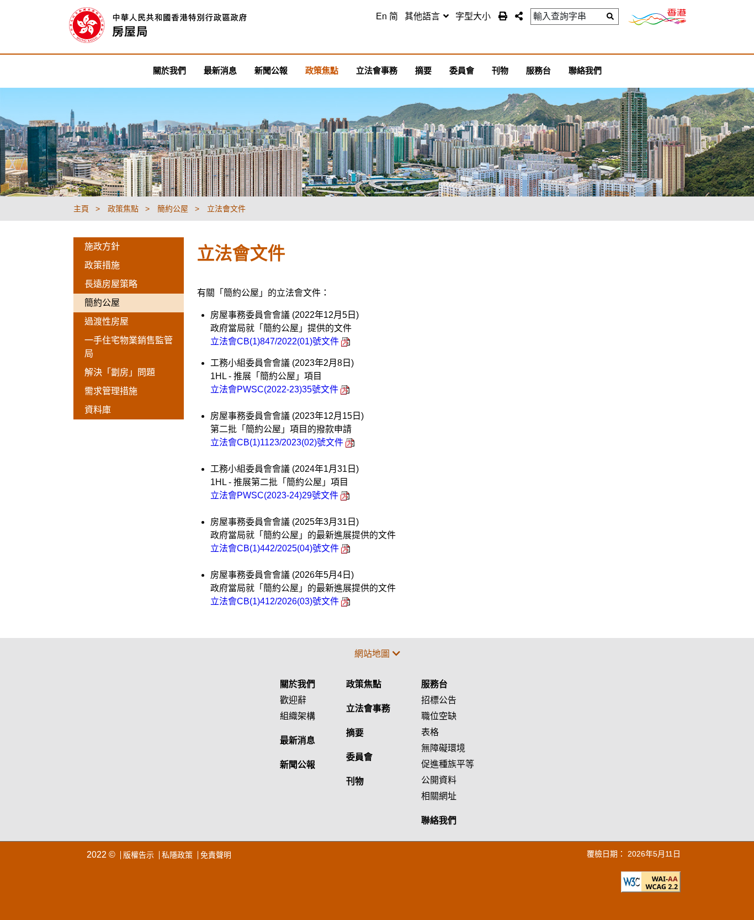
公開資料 (438, 780)
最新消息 (297, 740)
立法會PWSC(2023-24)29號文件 (275, 495)
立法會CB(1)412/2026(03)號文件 (275, 601)
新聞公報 (297, 764)
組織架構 (297, 716)
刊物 (355, 781)
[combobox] (426, 17)
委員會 (359, 757)
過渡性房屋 (106, 321)
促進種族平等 (447, 764)
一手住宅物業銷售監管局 (128, 347)
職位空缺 (438, 716)
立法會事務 (368, 708)
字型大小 (473, 16)
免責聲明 (215, 854)
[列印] (502, 16)
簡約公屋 (102, 302)
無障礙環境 (443, 748)
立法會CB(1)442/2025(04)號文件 (275, 548)
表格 (430, 732)
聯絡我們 (438, 820)
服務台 (434, 684)
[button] (519, 16)
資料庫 (97, 409)
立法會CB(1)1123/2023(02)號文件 (278, 442)
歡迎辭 (293, 700)
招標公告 (438, 700)
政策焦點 (363, 684)
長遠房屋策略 (110, 284)
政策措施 (102, 265)
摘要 (355, 732)
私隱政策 (177, 854)
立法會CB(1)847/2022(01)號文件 (275, 341)
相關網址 (438, 796)
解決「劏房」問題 (119, 372)
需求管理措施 (110, 391)
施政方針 (102, 246)
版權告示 (138, 854)
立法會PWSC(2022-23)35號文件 (275, 389)
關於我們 (297, 684)
